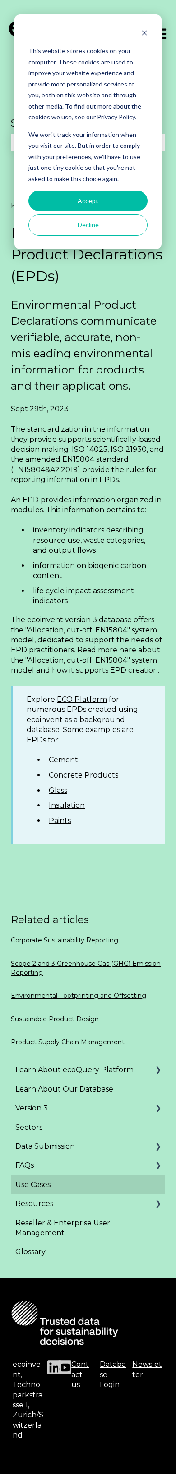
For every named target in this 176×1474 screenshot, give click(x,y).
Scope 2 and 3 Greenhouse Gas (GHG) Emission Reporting (86, 968)
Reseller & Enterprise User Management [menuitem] (62, 1228)
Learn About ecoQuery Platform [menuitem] (74, 1069)
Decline (88, 224)
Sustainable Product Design (55, 1019)
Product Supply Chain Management (68, 1042)
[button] (158, 1070)
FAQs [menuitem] (24, 1165)
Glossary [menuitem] (30, 1251)
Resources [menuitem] (34, 1203)
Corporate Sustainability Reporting (64, 940)
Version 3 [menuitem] (31, 1108)
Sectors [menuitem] (28, 1127)
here (127, 650)
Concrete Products (83, 775)
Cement (63, 759)
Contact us (80, 1374)
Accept (88, 201)
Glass (58, 790)
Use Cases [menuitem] (33, 1184)
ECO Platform (82, 699)
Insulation (67, 805)
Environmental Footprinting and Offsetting (78, 996)
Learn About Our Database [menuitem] (64, 1089)
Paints (60, 820)
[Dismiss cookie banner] (144, 34)
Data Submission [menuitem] (45, 1146)
